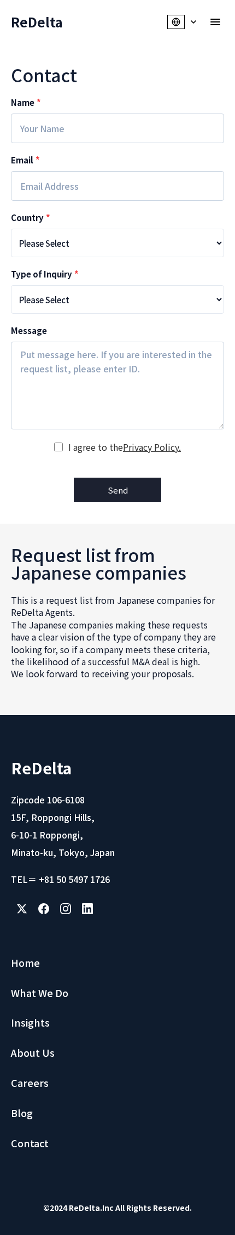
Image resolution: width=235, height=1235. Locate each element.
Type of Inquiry (45, 274)
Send (118, 490)
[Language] (182, 22)
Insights (30, 1022)
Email (25, 160)
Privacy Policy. (152, 447)
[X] (22, 909)
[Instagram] (66, 909)
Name (26, 102)
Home (25, 962)
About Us (33, 1052)
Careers (30, 1082)
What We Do (39, 992)
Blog (22, 1113)
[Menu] (215, 22)
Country (30, 217)
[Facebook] (44, 909)
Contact (30, 1143)
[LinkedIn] (87, 909)
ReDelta (37, 22)
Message (29, 330)
